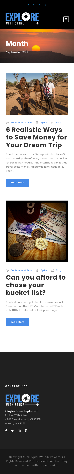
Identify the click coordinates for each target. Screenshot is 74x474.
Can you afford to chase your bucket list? (36, 285)
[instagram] (45, 4)
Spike (44, 122)
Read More (17, 182)
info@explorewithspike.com (21, 411)
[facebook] (28, 4)
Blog (58, 122)
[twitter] (39, 4)
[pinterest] (33, 4)
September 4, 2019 (21, 122)
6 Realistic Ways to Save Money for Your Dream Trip (36, 137)
